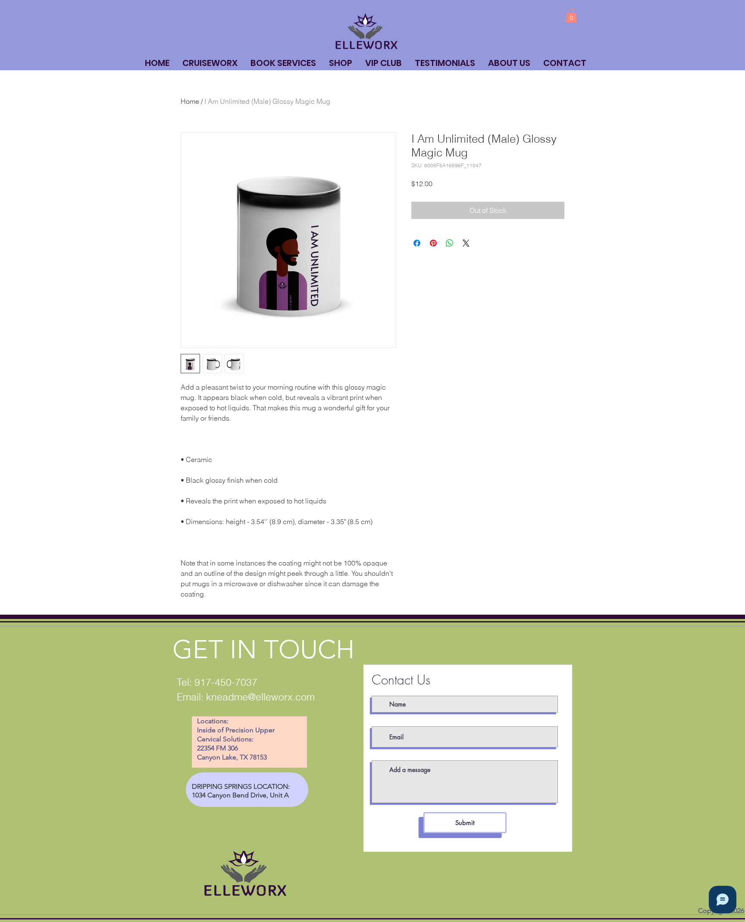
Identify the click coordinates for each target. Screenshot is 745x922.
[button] (571, 15)
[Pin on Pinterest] (433, 243)
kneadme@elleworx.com (260, 697)
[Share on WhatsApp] (449, 243)
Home (190, 101)
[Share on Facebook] (417, 243)
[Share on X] (466, 243)
